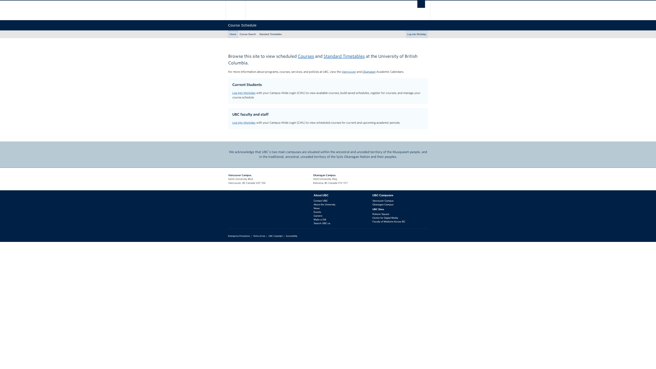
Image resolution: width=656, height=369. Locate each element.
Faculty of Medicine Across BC (388, 221)
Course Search (248, 34)
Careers (318, 215)
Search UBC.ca (322, 223)
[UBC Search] (421, 5)
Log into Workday (416, 34)
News (317, 208)
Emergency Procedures (239, 236)
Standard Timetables (270, 34)
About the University (324, 204)
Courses (306, 56)
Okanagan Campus (324, 175)
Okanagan (369, 71)
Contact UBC (321, 200)
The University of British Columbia (235, 10)
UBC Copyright (276, 236)
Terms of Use (259, 236)
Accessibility (291, 236)
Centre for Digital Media (385, 217)
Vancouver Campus (239, 175)
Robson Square (380, 214)
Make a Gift (320, 219)
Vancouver (349, 71)
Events (317, 212)
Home (233, 34)
